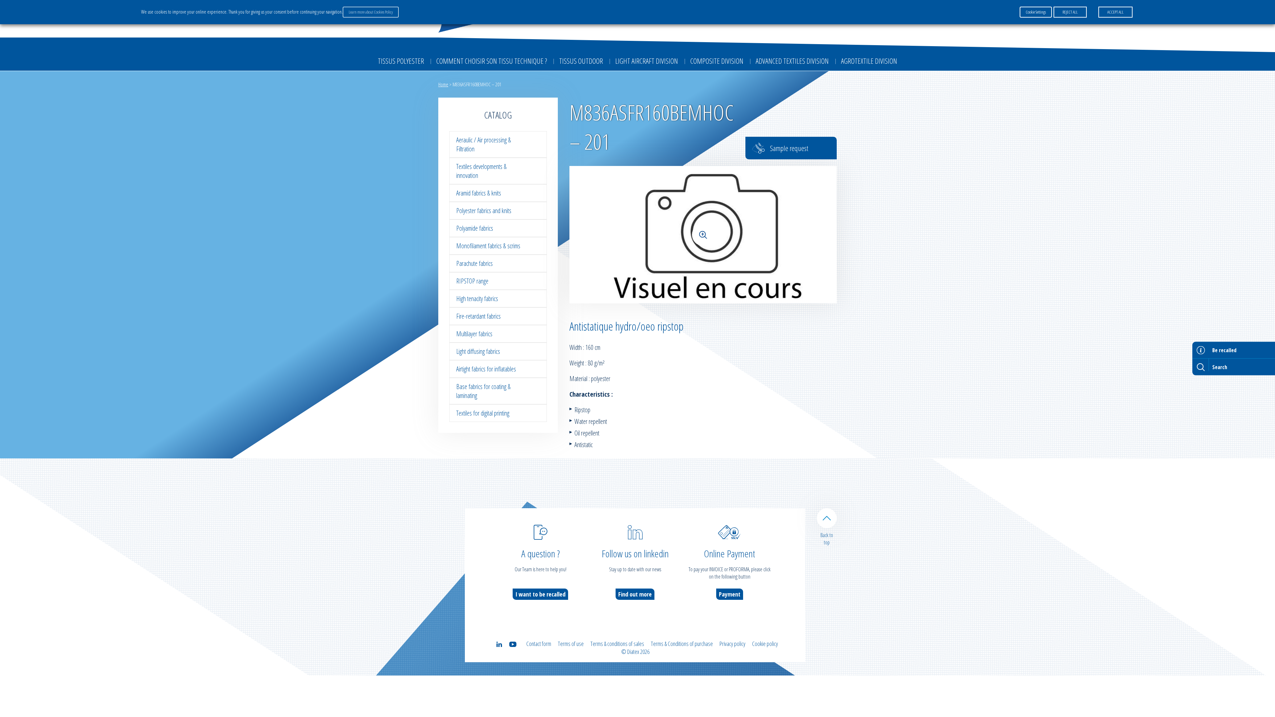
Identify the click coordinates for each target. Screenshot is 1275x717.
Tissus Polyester (401, 61)
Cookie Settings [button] (1036, 12)
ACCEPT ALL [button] (1115, 12)
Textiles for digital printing (482, 413)
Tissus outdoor (581, 61)
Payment (729, 594)
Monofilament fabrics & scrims (488, 245)
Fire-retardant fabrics (478, 316)
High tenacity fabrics (477, 298)
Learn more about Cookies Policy (371, 12)
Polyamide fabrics (474, 228)
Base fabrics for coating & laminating (483, 391)
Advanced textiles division (792, 61)
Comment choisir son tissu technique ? (491, 61)
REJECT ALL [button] (1070, 12)
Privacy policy (732, 644)
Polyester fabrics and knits (483, 210)
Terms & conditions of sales (617, 644)
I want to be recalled (540, 594)
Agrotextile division (869, 61)
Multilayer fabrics (474, 333)
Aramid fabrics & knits (478, 193)
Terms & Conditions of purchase (682, 644)
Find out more (635, 594)
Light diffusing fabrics (478, 351)
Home (443, 84)
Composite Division (716, 61)
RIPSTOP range (472, 281)
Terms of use (571, 644)
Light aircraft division (646, 61)
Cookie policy (765, 644)
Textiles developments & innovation (481, 171)
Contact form (538, 644)
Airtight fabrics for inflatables (486, 368)
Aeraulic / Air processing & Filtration (483, 144)
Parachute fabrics (474, 263)
